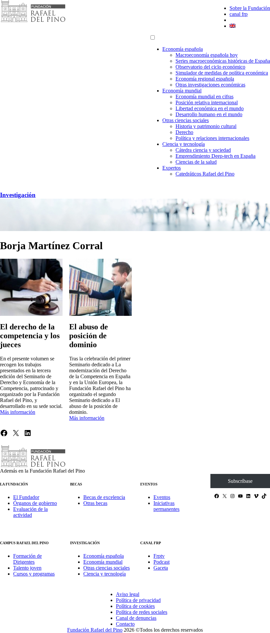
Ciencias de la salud (196, 162)
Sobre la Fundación (250, 8)
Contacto (125, 624)
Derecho (184, 132)
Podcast (161, 562)
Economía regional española (205, 79)
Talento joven (27, 568)
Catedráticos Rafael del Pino (205, 174)
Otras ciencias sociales (185, 120)
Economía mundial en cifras (204, 96)
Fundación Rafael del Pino (94, 630)
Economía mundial (182, 90)
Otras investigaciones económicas (210, 84)
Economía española (182, 49)
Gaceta (160, 568)
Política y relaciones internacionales (212, 138)
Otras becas (95, 503)
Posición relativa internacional (207, 102)
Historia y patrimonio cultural (206, 126)
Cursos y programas (34, 574)
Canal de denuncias (136, 618)
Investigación (18, 194)
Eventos (161, 497)
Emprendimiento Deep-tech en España (216, 156)
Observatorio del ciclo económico (210, 67)
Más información (17, 412)
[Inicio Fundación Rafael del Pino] (33, 21)
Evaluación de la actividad (30, 512)
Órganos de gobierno (35, 503)
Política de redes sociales (141, 612)
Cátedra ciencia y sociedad (203, 150)
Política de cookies (135, 606)
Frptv (159, 556)
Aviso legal (127, 594)
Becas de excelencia (104, 497)
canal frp (239, 14)
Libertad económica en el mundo (210, 108)
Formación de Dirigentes (27, 559)
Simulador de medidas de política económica (222, 73)
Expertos (171, 168)
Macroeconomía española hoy (207, 55)
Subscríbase (240, 481)
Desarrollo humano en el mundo (209, 114)
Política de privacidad (138, 600)
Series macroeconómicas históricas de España (223, 61)
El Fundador (26, 497)
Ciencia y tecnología (183, 144)
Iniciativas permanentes (166, 506)
